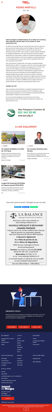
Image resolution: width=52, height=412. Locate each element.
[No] (50, 408)
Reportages (20, 347)
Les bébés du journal (6, 362)
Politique (19, 345)
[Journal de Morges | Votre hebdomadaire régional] (26, 2)
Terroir (18, 351)
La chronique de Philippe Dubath (38, 341)
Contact (8, 398)
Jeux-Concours (5, 360)
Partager (35, 206)
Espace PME (4, 374)
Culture (19, 338)
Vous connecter (24, 327)
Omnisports (20, 360)
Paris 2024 (19, 362)
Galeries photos (5, 342)
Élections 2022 (38, 355)
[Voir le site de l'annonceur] (26, 238)
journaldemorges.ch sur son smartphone (11, 376)
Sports (19, 355)
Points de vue (36, 344)
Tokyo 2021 (19, 365)
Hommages (4, 358)
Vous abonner (12, 327)
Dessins (35, 338)
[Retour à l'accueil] (7, 388)
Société (19, 349)
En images (5, 335)
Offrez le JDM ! (36, 327)
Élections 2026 (20, 340)
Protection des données (7, 382)
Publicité (3, 371)
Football (19, 358)
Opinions (36, 335)
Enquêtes (36, 358)
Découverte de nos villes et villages (7, 339)
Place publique (7, 355)
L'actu (19, 335)
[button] (2, 2)
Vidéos (3, 344)
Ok (26, 409)
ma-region (37, 362)
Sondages (3, 365)
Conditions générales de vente (8, 380)
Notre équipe (4, 378)
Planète (19, 343)
